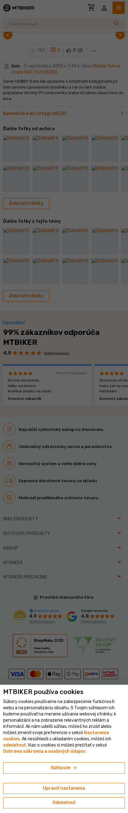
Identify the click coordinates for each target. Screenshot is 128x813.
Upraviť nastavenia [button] (64, 788)
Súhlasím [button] (64, 768)
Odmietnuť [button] (64, 802)
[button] (14, 745)
